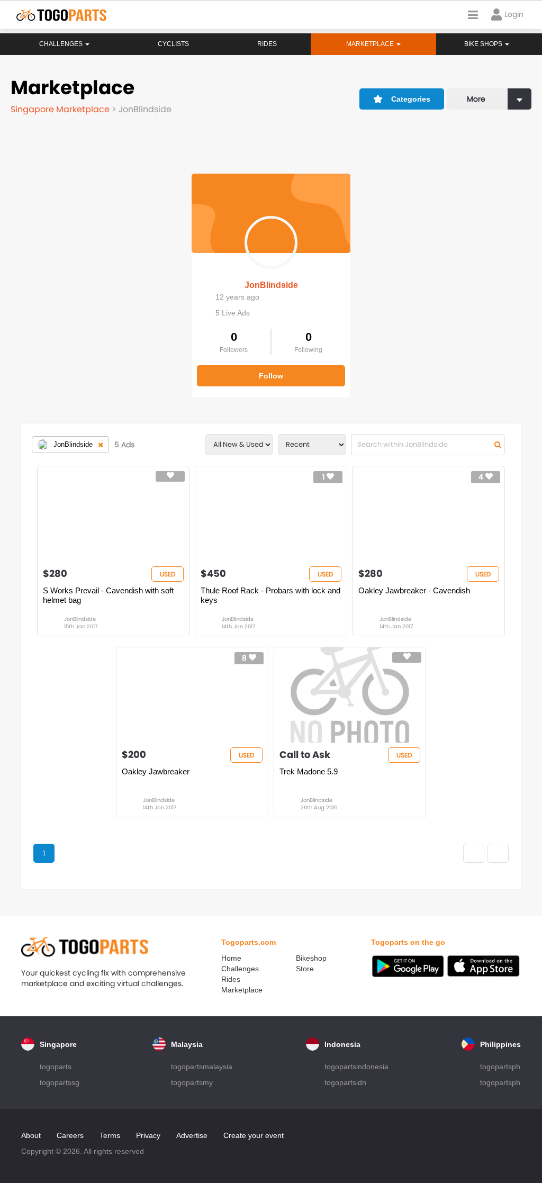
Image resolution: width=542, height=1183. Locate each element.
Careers (70, 1135)
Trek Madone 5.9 (308, 771)
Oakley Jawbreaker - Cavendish (414, 590)
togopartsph (500, 1066)
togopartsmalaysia (201, 1066)
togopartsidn (345, 1082)
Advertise (191, 1135)
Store (305, 968)
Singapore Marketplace (61, 109)
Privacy (148, 1135)
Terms (110, 1135)
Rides (267, 44)
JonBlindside (271, 285)
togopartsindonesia (356, 1066)
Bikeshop (311, 958)
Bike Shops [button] (484, 44)
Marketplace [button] (370, 44)
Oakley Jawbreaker (155, 771)
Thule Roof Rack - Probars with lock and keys (270, 595)
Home (231, 958)
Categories (410, 99)
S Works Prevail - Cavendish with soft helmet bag (108, 595)
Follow (271, 376)
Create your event (253, 1135)
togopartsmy (192, 1082)
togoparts (55, 1066)
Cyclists (173, 44)
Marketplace (242, 990)
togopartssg (59, 1082)
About (31, 1135)
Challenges (61, 44)
